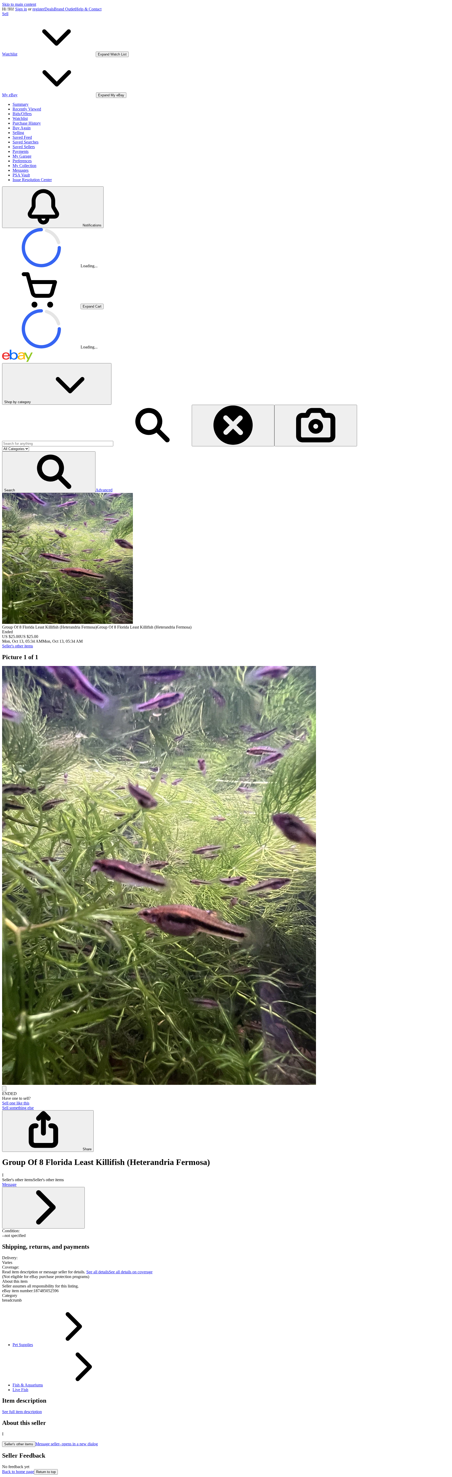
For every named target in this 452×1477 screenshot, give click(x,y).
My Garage (22, 156)
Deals (49, 9)
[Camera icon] (315, 425)
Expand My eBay (111, 95)
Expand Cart (92, 306)
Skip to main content (19, 4)
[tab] (226, 1281)
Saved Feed (22, 137)
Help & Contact (88, 9)
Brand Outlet (64, 9)
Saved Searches (25, 142)
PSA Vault (21, 175)
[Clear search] (233, 425)
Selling (18, 132)
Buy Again (22, 128)
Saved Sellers (24, 147)
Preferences (22, 161)
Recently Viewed (27, 109)
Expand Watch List (112, 54)
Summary (21, 104)
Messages (21, 170)
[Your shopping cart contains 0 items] (41, 306)
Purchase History (27, 123)
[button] (48, 472)
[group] (226, 876)
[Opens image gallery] (4, 1088)
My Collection (24, 165)
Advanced (103, 490)
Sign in (21, 9)
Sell (5, 14)
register (38, 9)
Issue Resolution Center (32, 179)
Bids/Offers (22, 114)
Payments (21, 151)
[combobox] (57, 443)
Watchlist (20, 118)
